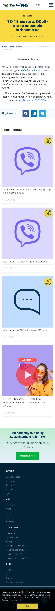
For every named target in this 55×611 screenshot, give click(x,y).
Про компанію (12, 537)
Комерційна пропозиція (17, 546)
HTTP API (10, 505)
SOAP (8, 513)
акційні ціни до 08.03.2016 (32, 100)
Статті (9, 578)
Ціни (8, 493)
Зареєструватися (28, 456)
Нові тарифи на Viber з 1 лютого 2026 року (25, 261)
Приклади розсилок (15, 582)
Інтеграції (10, 485)
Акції (8, 574)
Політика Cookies (14, 554)
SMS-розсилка (13, 477)
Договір (10, 489)
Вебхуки (10, 521)
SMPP (9, 509)
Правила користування (17, 550)
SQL (8, 517)
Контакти (10, 533)
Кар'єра (10, 541)
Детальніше (16, 600)
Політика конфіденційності (18, 558)
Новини (28, 16)
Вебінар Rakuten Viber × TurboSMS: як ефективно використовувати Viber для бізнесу (24, 402)
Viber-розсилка (13, 481)
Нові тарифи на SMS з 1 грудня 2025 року (25, 330)
